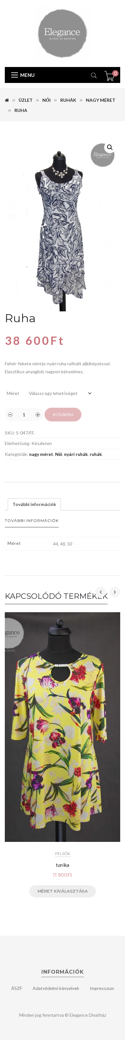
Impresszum (102, 988)
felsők (62, 853)
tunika (63, 865)
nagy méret (100, 100)
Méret (13, 393)
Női (46, 100)
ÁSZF (16, 988)
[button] (110, 147)
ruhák (68, 100)
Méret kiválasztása (63, 891)
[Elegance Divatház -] (62, 33)
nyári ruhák (76, 454)
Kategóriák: (16, 454)
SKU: (10, 432)
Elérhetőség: (17, 443)
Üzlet (26, 100)
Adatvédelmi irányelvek (56, 988)
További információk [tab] (34, 504)
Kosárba (63, 414)
